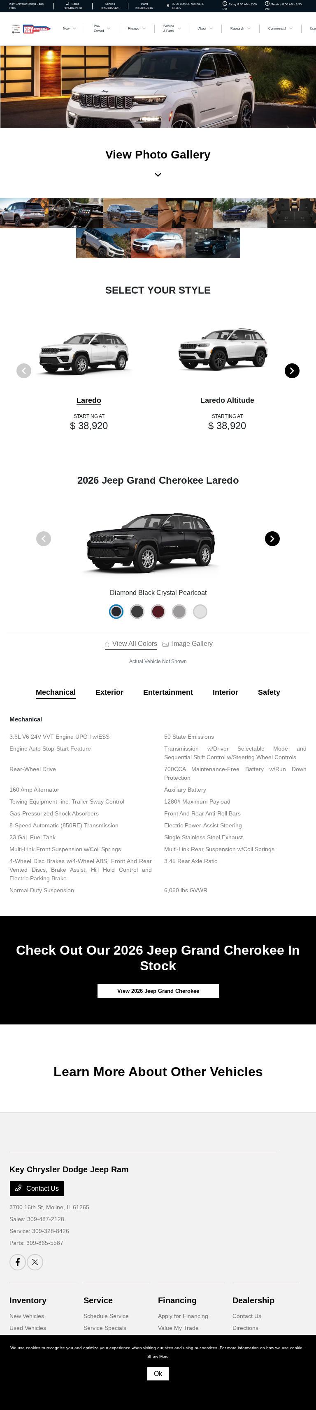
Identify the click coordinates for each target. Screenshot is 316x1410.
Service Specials (105, 1328)
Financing (177, 1300)
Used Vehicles (27, 1328)
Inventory (27, 1300)
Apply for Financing (183, 1316)
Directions (245, 1328)
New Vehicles (26, 1316)
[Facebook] (17, 1262)
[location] (168, 6)
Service (98, 1300)
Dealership (253, 1300)
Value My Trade (178, 1328)
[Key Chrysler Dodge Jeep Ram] (31, 28)
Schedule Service (106, 1316)
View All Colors (134, 643)
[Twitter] (35, 1262)
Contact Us (42, 1188)
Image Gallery (191, 643)
